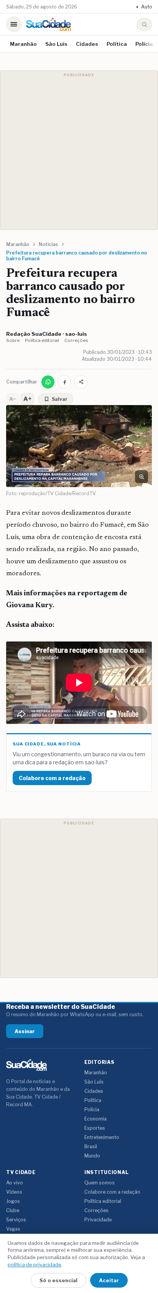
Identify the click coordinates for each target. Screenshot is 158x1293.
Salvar (59, 399)
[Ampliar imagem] (141, 476)
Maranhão (23, 44)
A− (12, 399)
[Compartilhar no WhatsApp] (47, 382)
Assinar (25, 1031)
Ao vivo (14, 1183)
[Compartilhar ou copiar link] (80, 382)
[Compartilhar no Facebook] (64, 382)
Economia (95, 1119)
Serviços (16, 1220)
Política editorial (42, 340)
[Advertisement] (79, 150)
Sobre (13, 340)
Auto (144, 7)
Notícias (48, 244)
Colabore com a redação (52, 778)
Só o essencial (58, 1280)
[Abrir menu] (13, 24)
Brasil (90, 1146)
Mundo (92, 1156)
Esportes (94, 1128)
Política (117, 44)
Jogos (13, 1201)
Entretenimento (101, 1137)
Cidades (87, 44)
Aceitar (109, 1280)
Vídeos (14, 1192)
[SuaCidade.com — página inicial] (48, 24)
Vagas (13, 1229)
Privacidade (98, 1220)
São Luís (56, 44)
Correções (76, 340)
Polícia (144, 44)
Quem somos (99, 1183)
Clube (12, 1210)
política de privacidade (34, 1264)
